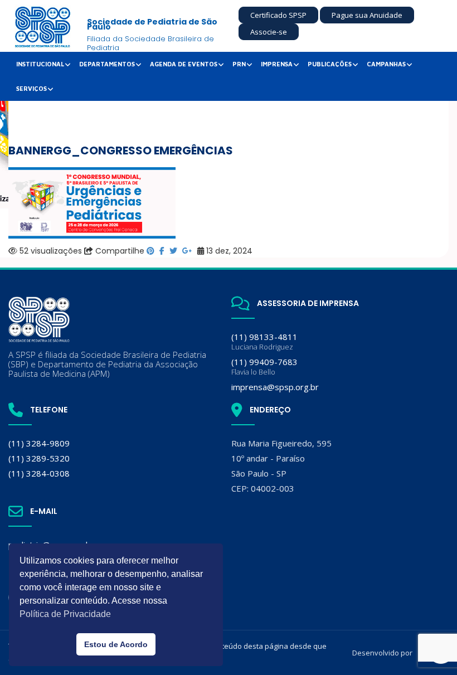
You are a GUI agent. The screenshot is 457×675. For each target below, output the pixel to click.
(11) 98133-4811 (264, 341)
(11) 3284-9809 (39, 443)
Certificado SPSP (278, 15)
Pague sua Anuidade (367, 15)
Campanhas (386, 63)
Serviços (31, 88)
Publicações (330, 63)
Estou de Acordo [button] (116, 644)
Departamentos (107, 63)
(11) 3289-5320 (39, 458)
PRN (239, 63)
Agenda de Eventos (183, 63)
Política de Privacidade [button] (65, 614)
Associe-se (268, 32)
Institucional (40, 63)
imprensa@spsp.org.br (275, 386)
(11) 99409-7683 (264, 366)
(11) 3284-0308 (39, 473)
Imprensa (277, 63)
